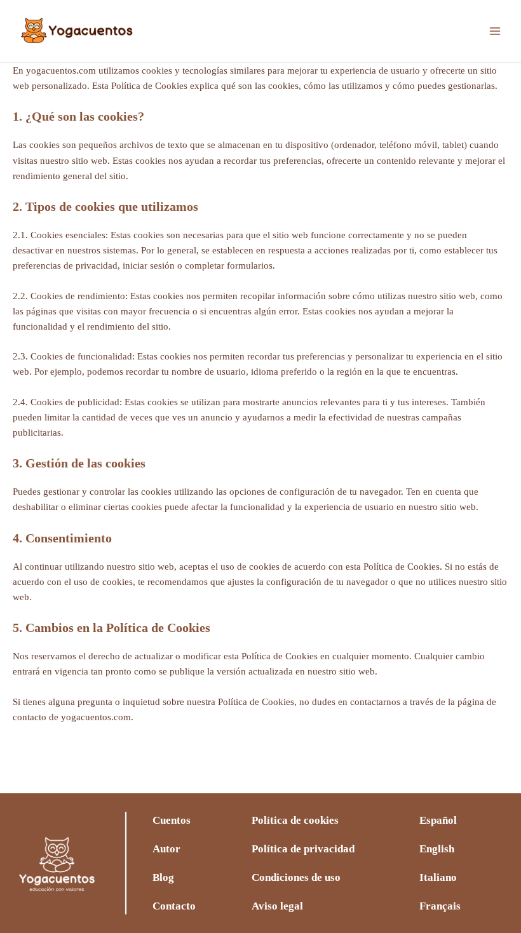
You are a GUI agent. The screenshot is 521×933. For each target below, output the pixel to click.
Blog (163, 877)
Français (440, 906)
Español (438, 820)
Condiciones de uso (296, 877)
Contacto (174, 906)
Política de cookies (295, 820)
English (436, 849)
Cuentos (171, 820)
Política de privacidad (303, 849)
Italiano (438, 877)
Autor (166, 849)
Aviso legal (277, 906)
